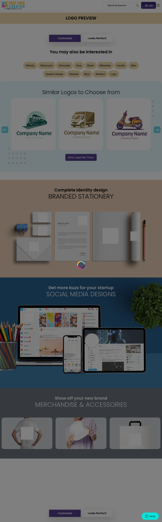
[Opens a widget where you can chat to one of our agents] (150, 516)
